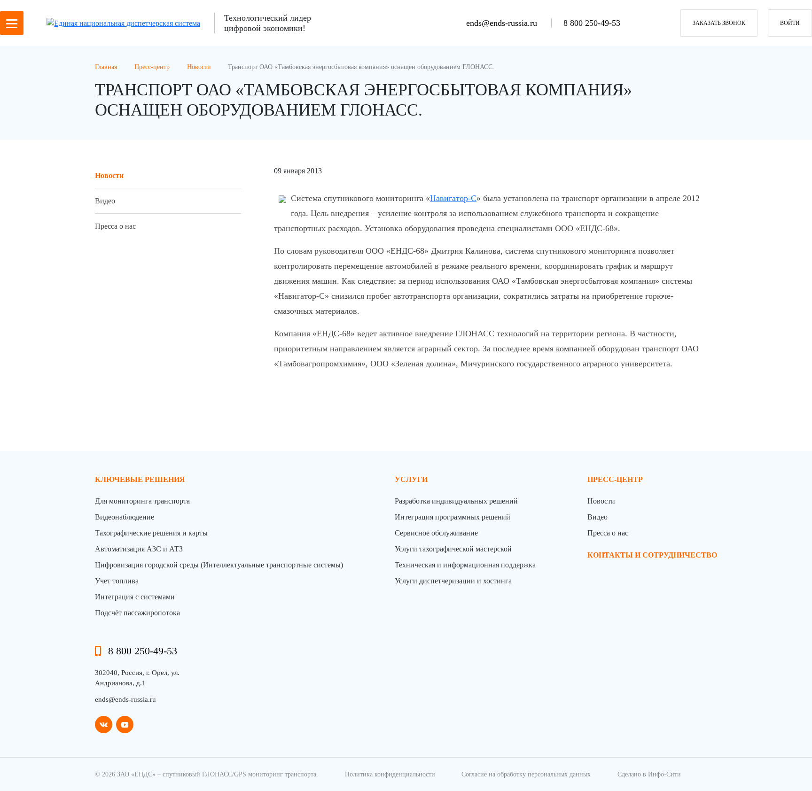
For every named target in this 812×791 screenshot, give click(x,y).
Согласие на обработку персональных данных (526, 774)
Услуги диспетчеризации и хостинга (453, 581)
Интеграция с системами (135, 597)
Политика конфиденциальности (390, 774)
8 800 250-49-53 (591, 23)
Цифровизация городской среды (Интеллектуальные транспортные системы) (219, 565)
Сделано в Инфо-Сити (649, 774)
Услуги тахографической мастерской (453, 549)
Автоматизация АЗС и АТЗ (139, 549)
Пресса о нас (115, 226)
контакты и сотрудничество (652, 555)
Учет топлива (117, 581)
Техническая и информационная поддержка (465, 565)
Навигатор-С (453, 198)
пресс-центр (615, 479)
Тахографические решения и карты (151, 533)
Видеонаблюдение (124, 517)
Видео (105, 201)
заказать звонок (719, 23)
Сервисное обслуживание (436, 533)
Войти (790, 23)
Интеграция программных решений (452, 517)
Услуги (411, 479)
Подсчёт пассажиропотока (137, 613)
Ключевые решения (140, 479)
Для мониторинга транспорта (142, 501)
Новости (109, 175)
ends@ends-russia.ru (502, 23)
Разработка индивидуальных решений (456, 501)
